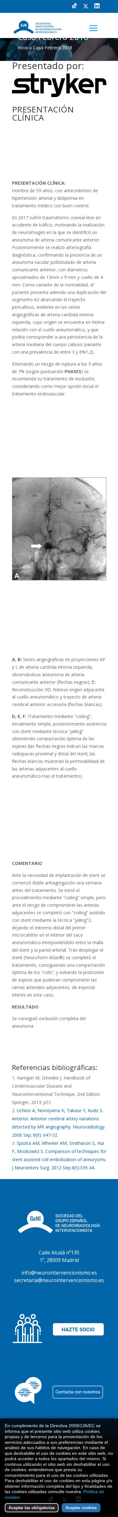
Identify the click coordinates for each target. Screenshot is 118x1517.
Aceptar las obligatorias (31, 1507)
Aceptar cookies (81, 1507)
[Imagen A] (59, 579)
